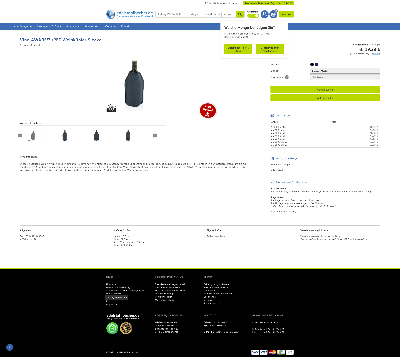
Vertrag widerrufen (116, 297)
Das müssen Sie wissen (167, 287)
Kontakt (125, 26)
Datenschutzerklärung (118, 287)
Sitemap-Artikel (212, 302)
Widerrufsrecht (114, 293)
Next (155, 136)
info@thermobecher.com (223, 3)
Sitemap (208, 299)
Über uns (111, 284)
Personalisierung (164, 293)
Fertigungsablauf (164, 296)
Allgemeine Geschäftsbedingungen (125, 290)
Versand (376, 53)
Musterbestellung (164, 299)
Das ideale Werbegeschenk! (170, 284)
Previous (20, 136)
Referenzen (91, 26)
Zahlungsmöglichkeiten (216, 284)
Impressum (112, 304)
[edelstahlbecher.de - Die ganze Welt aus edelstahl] (129, 14)
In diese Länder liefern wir (218, 293)
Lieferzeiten (109, 26)
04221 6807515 (283, 3)
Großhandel (73, 26)
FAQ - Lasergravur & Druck (170, 290)
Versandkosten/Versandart (218, 287)
